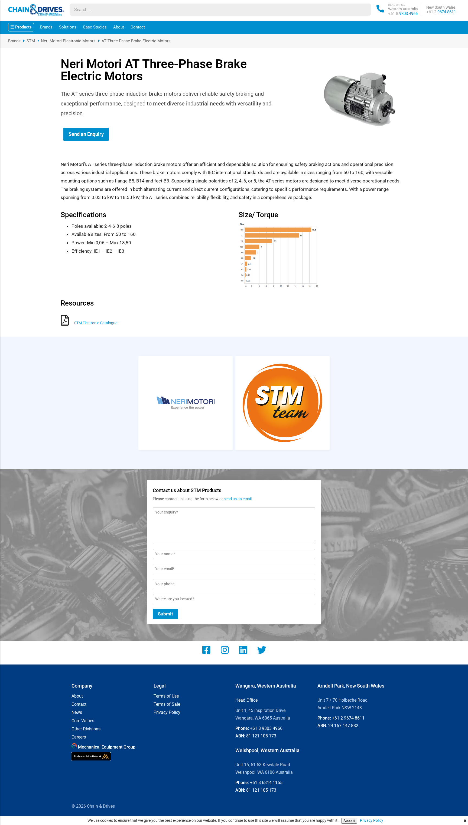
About (118, 27)
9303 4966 (403, 13)
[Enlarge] (313, 229)
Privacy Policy (371, 820)
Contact (138, 27)
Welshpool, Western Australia (267, 750)
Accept (349, 820)
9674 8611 (441, 11)
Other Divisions (86, 729)
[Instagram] (225, 650)
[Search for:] (215, 9)
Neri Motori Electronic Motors (68, 40)
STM (31, 40)
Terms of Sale (167, 704)
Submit (165, 614)
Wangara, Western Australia (265, 686)
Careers (79, 737)
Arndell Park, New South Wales (350, 686)
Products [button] (23, 27)
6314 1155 (266, 782)
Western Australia (403, 9)
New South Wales (441, 7)
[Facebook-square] (206, 650)
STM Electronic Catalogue (95, 323)
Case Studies (95, 27)
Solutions (67, 27)
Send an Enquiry (86, 134)
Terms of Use (166, 696)
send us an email (238, 499)
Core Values (83, 720)
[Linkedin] (243, 650)
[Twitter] (261, 650)
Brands (46, 27)
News (77, 712)
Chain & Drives (101, 806)
